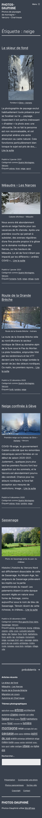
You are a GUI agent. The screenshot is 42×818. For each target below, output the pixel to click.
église (4, 634)
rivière (31, 643)
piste (16, 734)
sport (28, 168)
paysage (28, 640)
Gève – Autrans (25, 103)
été (9, 634)
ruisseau (10, 646)
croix (16, 631)
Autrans (17, 440)
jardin (9, 637)
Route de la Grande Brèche (14, 690)
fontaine (12, 279)
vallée (12, 746)
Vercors (5, 165)
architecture (21, 628)
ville (3, 649)
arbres (12, 168)
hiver (18, 168)
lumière (17, 389)
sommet (29, 742)
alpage (12, 710)
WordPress (30, 808)
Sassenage (10, 520)
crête (11, 631)
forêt (19, 279)
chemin (5, 631)
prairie (16, 643)
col (27, 715)
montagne (20, 637)
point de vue (7, 643)
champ (14, 714)
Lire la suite (8, 150)
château (36, 628)
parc (22, 640)
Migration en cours (10, 694)
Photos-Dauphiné (15, 802)
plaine (35, 640)
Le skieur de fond (15, 48)
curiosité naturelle (26, 631)
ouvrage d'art (13, 640)
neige (23, 168)
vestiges (27, 646)
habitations (32, 634)
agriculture (5, 710)
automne (6, 714)
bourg (29, 628)
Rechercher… (8, 756)
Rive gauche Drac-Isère (28, 622)
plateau (27, 734)
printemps (24, 643)
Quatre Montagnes (26, 162)
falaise (14, 634)
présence (30, 738)
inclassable (16, 723)
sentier (22, 742)
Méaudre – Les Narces (19, 185)
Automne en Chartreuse (13, 698)
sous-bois (19, 646)
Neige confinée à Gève (19, 406)
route (36, 279)
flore (20, 634)
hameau (4, 723)
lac (13, 637)
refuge (30, 279)
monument (29, 637)
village (35, 646)
